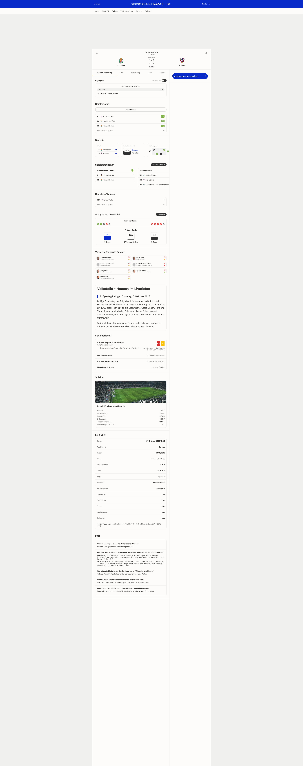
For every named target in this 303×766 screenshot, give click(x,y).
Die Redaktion (105, 524)
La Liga (162, 447)
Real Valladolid (159, 482)
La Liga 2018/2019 (151, 52)
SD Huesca (160, 488)
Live (121, 73)
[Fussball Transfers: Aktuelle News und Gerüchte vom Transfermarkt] (151, 3)
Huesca (149, 326)
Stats (150, 73)
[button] (97, 4)
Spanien (161, 476)
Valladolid (135, 326)
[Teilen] (206, 53)
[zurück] (96, 53)
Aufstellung (135, 73)
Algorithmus (131, 109)
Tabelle (162, 73)
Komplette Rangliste (105, 131)
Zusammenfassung (104, 73)
